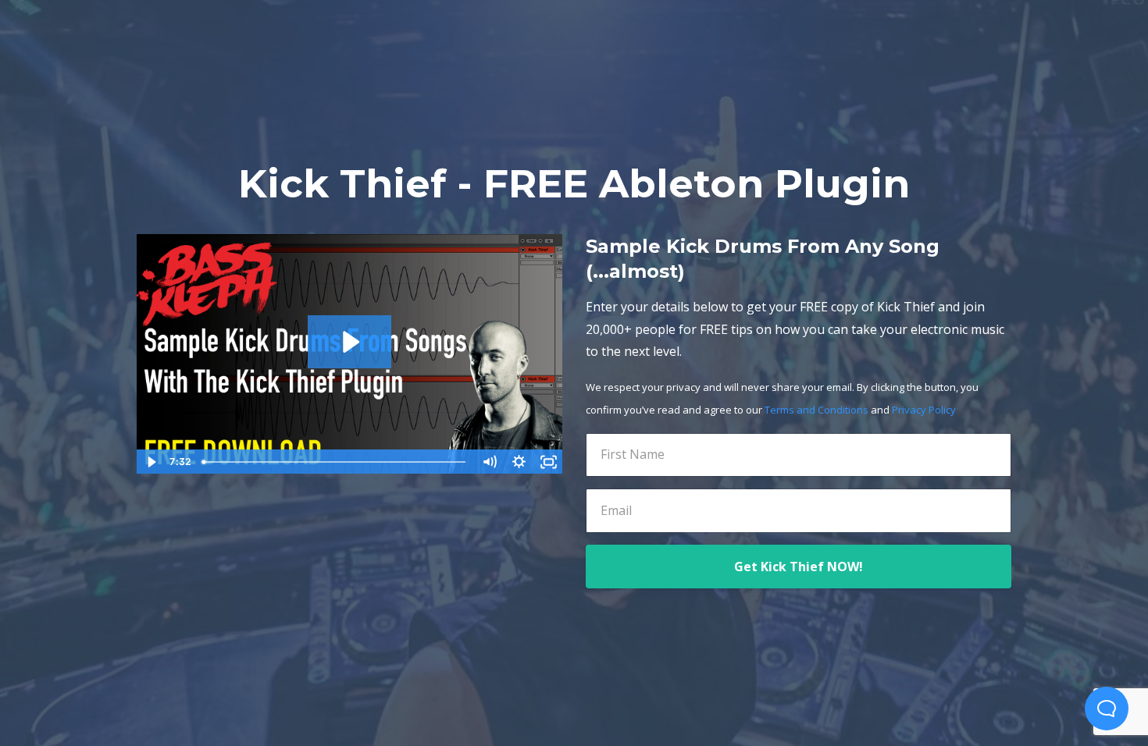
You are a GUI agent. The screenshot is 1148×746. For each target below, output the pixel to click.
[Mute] (489, 461)
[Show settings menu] (518, 461)
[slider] (335, 461)
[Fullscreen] (548, 461)
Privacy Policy (924, 410)
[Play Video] (151, 461)
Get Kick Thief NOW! (798, 566)
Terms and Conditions (816, 410)
